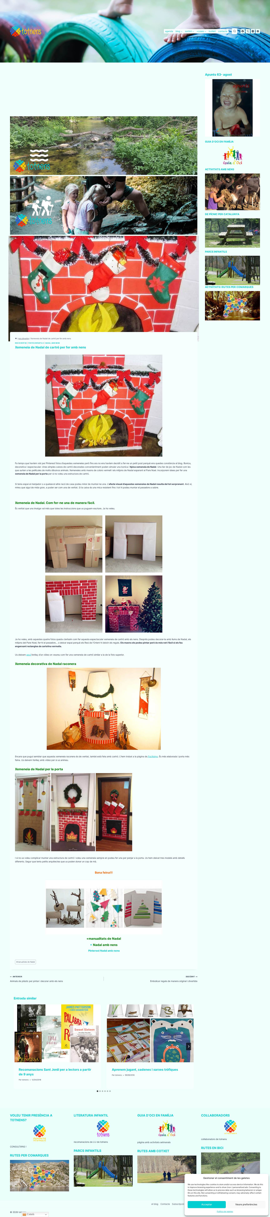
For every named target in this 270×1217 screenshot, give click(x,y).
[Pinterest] (258, 31)
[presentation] (57, 1033)
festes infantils (36, 343)
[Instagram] (253, 31)
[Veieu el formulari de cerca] (234, 31)
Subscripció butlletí (182, 1204)
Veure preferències (246, 1204)
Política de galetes (225, 1211)
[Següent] (188, 1046)
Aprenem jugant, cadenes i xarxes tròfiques (145, 1069)
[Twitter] (248, 31)
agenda (169, 31)
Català (30, 1214)
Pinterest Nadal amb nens (104, 950)
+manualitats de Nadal (103, 938)
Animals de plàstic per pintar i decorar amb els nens (36, 979)
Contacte (165, 1204)
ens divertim (21, 343)
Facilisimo (152, 756)
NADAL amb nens (52, 343)
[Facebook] (242, 31)
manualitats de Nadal (25, 962)
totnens (25, 1080)
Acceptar (206, 1204)
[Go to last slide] (18, 1046)
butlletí (212, 31)
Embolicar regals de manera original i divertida (173, 979)
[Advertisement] (103, 93)
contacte (222, 31)
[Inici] (16, 338)
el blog (154, 1204)
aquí (28, 654)
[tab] (97, 1091)
